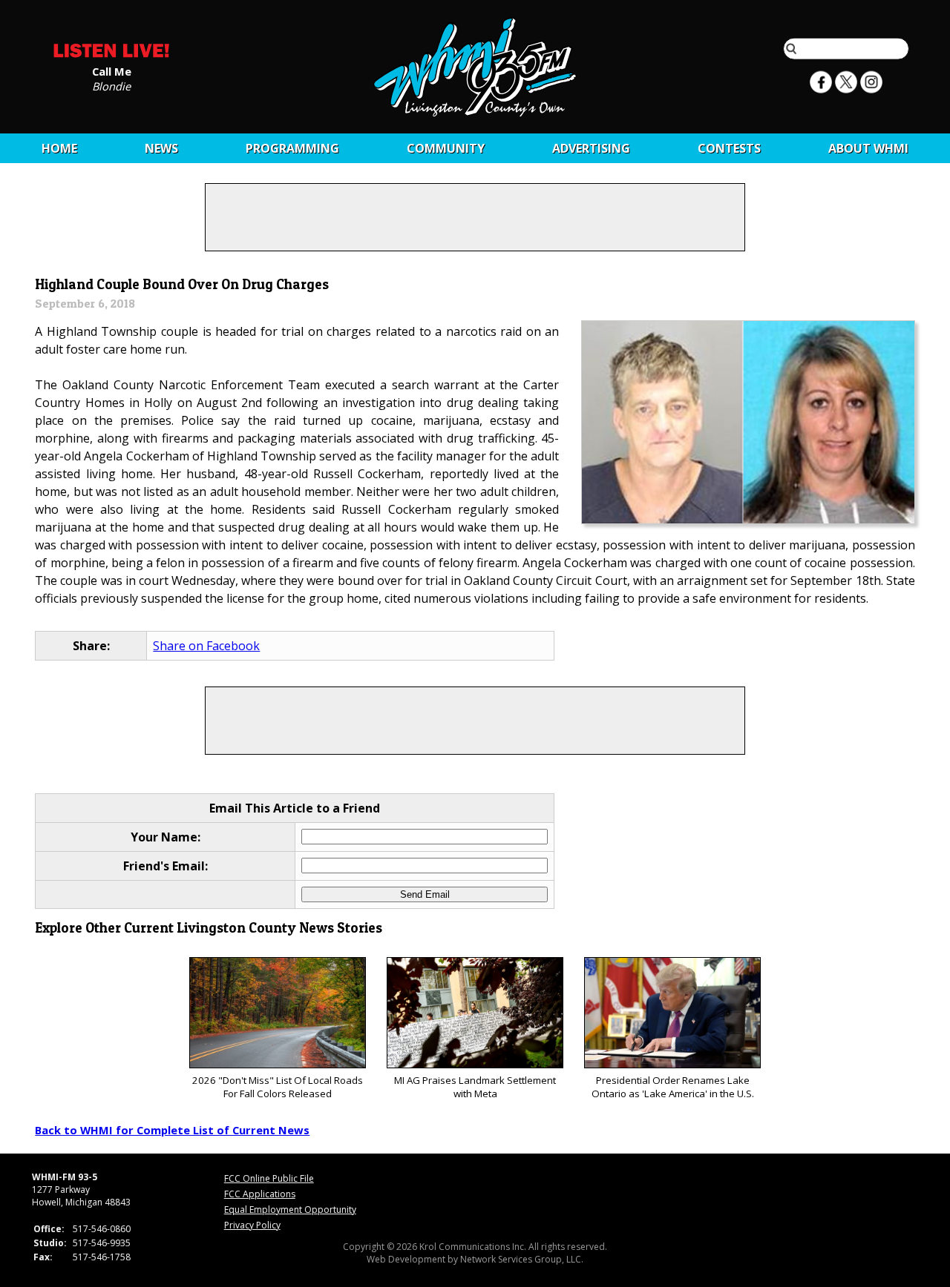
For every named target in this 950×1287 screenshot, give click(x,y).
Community (446, 148)
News (161, 148)
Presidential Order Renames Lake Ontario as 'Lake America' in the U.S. (673, 1086)
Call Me (111, 70)
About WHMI (868, 148)
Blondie (111, 85)
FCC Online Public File (269, 1178)
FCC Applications (259, 1194)
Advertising (591, 148)
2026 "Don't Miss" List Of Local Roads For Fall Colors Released (277, 1086)
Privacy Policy (252, 1225)
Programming (292, 148)
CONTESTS (729, 148)
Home (59, 148)
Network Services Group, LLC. (521, 1259)
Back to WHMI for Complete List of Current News (172, 1129)
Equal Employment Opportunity (290, 1209)
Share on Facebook (206, 646)
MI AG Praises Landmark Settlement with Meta (475, 1086)
